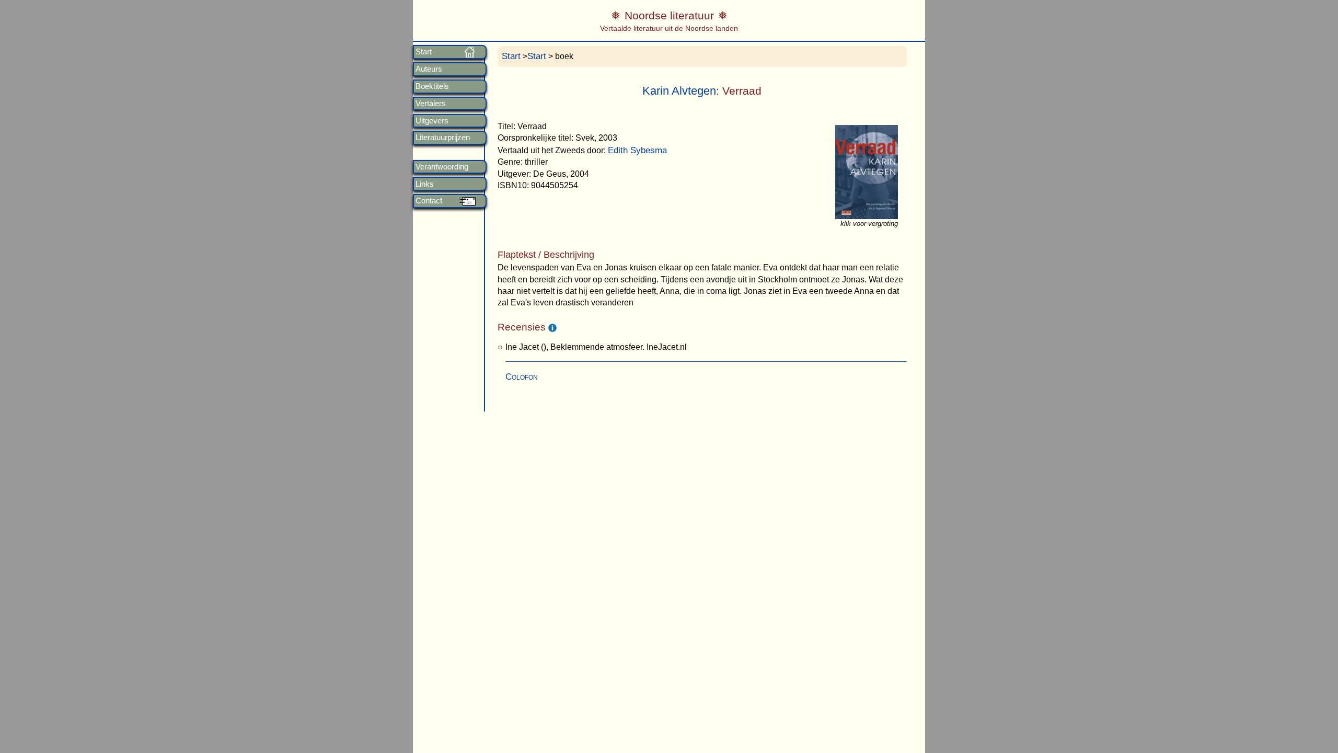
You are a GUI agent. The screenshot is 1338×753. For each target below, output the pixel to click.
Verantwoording (442, 167)
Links (425, 184)
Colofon (521, 377)
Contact (429, 201)
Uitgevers (432, 121)
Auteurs (429, 69)
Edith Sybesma (637, 150)
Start (424, 52)
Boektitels (432, 86)
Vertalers (431, 103)
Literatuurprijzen (443, 137)
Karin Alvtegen (679, 90)
